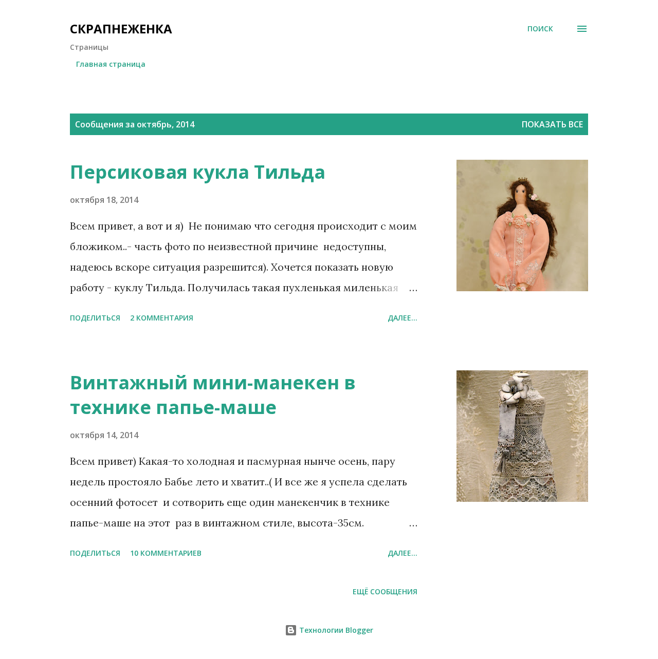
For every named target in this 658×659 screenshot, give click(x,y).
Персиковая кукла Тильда (197, 171)
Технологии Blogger (335, 630)
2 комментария (161, 318)
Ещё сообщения (385, 591)
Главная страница (110, 64)
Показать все (552, 124)
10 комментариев (166, 553)
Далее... (402, 318)
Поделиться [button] (95, 318)
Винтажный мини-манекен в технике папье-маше (213, 395)
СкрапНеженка (121, 28)
